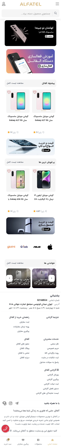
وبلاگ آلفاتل (24, 348)
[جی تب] (24, 244)
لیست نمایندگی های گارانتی (47, 393)
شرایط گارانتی (52, 317)
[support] (4, 404)
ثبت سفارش (24, 322)
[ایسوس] (37, 242)
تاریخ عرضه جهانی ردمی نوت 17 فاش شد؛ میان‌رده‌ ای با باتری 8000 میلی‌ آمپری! (44, 281)
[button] (51, 278)
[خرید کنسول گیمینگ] (30, 225)
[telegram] (17, 404)
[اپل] (50, 242)
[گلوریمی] (11, 242)
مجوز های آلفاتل (22, 343)
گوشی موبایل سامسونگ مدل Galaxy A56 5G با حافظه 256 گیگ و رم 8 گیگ (18, 198)
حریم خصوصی (53, 348)
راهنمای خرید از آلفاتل (19, 317)
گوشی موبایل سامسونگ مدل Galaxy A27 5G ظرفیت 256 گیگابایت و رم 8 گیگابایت (43, 119)
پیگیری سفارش (23, 331)
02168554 (42, 300)
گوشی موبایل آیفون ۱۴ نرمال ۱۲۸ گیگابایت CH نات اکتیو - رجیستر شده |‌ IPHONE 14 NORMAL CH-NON (43, 198)
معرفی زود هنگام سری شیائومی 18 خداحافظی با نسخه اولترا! (18, 281)
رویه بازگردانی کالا (52, 353)
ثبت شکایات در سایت (50, 357)
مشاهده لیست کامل (15, 83)
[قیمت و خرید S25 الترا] (30, 33)
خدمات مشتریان (51, 339)
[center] (55, 13)
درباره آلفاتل (24, 357)
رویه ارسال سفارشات (21, 326)
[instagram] (10, 404)
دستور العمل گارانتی (51, 388)
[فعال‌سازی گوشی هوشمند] (30, 61)
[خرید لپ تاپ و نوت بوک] (30, 146)
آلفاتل (26, 339)
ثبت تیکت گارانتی (51, 383)
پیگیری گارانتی (53, 379)
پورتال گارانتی (53, 374)
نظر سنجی (55, 343)
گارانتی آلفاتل (50, 370)
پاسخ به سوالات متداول (49, 362)
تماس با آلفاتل (23, 353)
